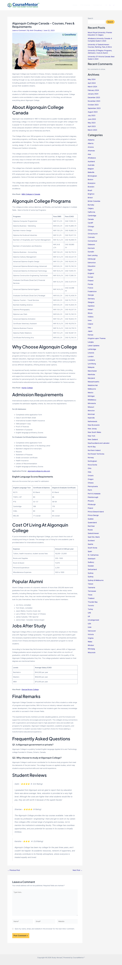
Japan (90, 331)
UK (89, 616)
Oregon (91, 479)
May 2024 (91, 79)
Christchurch (93, 234)
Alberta (90, 143)
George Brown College (30, 689)
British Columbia (94, 201)
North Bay (92, 447)
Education (91, 266)
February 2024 (93, 90)
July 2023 (91, 115)
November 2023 (94, 101)
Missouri (91, 407)
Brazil (90, 190)
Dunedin (91, 252)
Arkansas (91, 151)
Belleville (91, 172)
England (91, 273)
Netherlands (92, 421)
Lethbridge (92, 349)
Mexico (90, 392)
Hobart (90, 309)
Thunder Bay (93, 602)
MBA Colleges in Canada (31, 194)
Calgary (91, 208)
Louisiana (91, 360)
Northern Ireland (94, 450)
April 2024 (92, 83)
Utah (89, 627)
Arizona (91, 147)
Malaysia (91, 367)
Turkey (90, 609)
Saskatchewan (93, 533)
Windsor (91, 645)
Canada (91, 219)
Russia (90, 530)
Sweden (91, 566)
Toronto (91, 605)
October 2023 (93, 105)
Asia (89, 154)
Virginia (90, 638)
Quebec (91, 519)
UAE (89, 613)
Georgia (91, 295)
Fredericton (92, 291)
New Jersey (92, 429)
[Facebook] (110, 5)
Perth (90, 490)
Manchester (92, 371)
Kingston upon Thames (96, 338)
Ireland (90, 324)
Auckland (91, 161)
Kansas (90, 335)
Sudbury (91, 562)
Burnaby (91, 205)
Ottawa (90, 483)
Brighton (91, 194)
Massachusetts (93, 382)
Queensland (92, 522)
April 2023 (92, 126)
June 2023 (92, 119)
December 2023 (94, 97)
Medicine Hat (93, 385)
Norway (91, 457)
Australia (91, 165)
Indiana (90, 317)
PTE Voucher (85, 5)
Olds (89, 472)
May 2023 (91, 123)
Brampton (91, 183)
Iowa (89, 320)
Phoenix (91, 501)
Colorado (91, 237)
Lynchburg (92, 364)
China (90, 230)
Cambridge (92, 216)
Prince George (93, 515)
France (90, 288)
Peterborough (93, 497)
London (91, 356)
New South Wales (94, 432)
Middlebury (92, 400)
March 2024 (92, 87)
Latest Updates (93, 346)
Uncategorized (93, 620)
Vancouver (92, 631)
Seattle (90, 544)
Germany (91, 299)
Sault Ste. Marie (94, 537)
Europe (90, 277)
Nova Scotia (92, 465)
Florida (90, 284)
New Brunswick (94, 425)
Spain (90, 551)
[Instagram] (106, 5)
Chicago (91, 226)
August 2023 (92, 112)
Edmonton (92, 263)
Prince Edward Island (96, 512)
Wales (90, 642)
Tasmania (91, 587)
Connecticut (92, 241)
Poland (90, 508)
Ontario (91, 475)
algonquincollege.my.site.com (39, 471)
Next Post (77, 870)
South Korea (92, 548)
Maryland (91, 378)
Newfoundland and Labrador (99, 443)
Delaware (91, 244)
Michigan (91, 396)
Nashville (91, 418)
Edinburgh (92, 259)
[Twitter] (114, 5)
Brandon (91, 187)
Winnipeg (91, 649)
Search (90, 18)
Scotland (91, 540)
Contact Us (97, 5)
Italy (89, 328)
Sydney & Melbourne (95, 580)
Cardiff (90, 223)
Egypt (90, 270)
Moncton (91, 410)
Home (75, 5)
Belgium (91, 169)
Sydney (90, 573)
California (91, 212)
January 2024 (93, 94)
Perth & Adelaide (94, 494)
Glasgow (91, 302)
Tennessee (92, 591)
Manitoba (91, 374)
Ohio (89, 468)
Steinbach (91, 559)
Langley (91, 342)
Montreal (91, 414)
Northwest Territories (96, 454)
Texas (90, 595)
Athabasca (92, 158)
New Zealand (93, 439)
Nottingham (92, 461)
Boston (90, 179)
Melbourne (92, 389)
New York (91, 436)
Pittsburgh (92, 504)
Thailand (91, 598)
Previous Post (14, 870)
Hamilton (91, 306)
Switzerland (92, 569)
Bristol (90, 198)
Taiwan (90, 584)
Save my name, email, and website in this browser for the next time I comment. (45, 929)
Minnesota (92, 403)
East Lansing (92, 255)
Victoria (91, 634)
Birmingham (92, 176)
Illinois (90, 313)
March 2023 (92, 130)
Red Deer (91, 526)
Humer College (27, 388)
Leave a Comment (19, 30)
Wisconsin (91, 652)
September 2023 (94, 108)
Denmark (91, 248)
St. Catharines (93, 555)
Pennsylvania (93, 486)
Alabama (91, 140)
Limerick (91, 353)
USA (89, 624)
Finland (90, 281)
